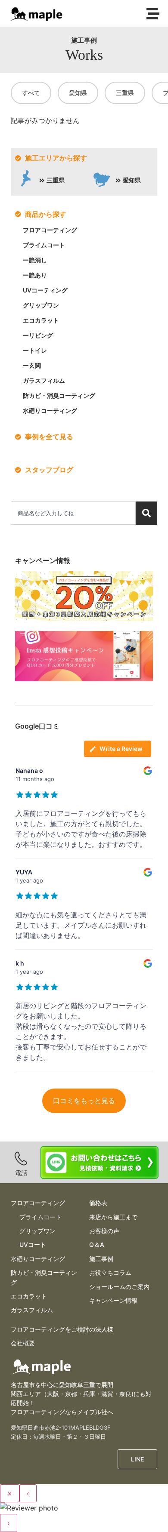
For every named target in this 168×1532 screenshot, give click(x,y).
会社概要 (23, 1343)
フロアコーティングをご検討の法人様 (62, 1329)
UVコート (32, 1244)
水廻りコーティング (50, 410)
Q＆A (96, 1244)
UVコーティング (45, 290)
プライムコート (44, 245)
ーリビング (38, 335)
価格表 (98, 1202)
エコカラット (41, 320)
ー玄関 (32, 365)
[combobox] (73, 513)
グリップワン (41, 305)
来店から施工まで (113, 1217)
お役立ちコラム (110, 1272)
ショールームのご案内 (119, 1286)
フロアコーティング (50, 230)
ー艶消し (35, 260)
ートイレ (35, 350)
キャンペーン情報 (113, 1300)
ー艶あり (35, 275)
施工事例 (101, 1258)
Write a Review (121, 748)
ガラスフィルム (44, 380)
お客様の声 (104, 1230)
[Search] (146, 513)
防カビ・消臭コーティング (59, 395)
